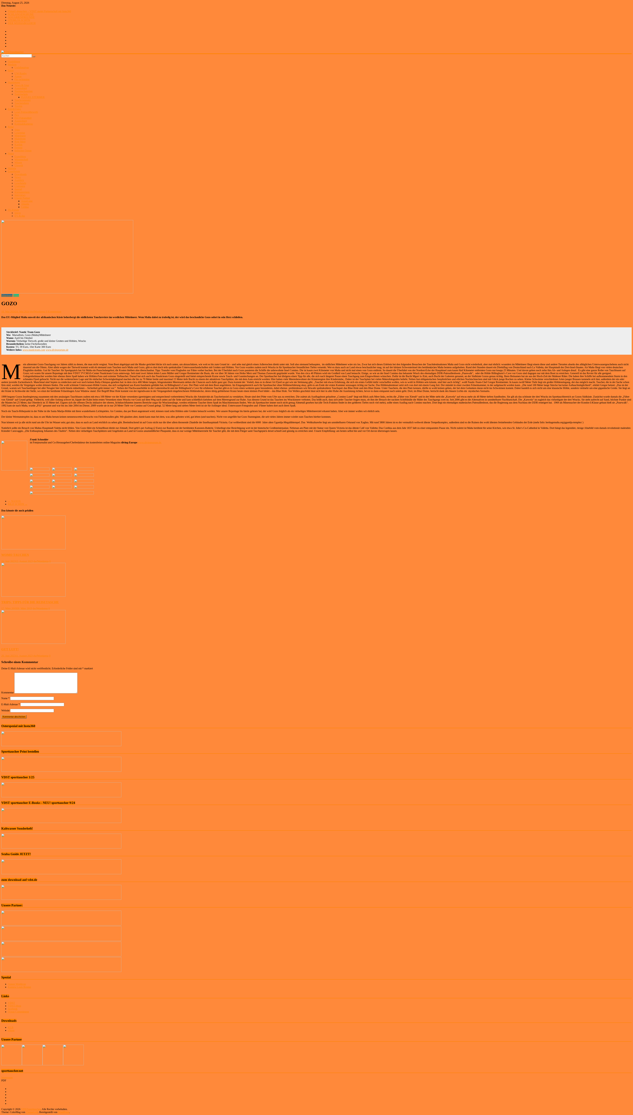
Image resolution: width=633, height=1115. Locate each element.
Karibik (18, 144)
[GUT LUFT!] (33, 642)
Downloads (21, 174)
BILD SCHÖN (17, 504)
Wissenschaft (21, 159)
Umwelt (19, 165)
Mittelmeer (20, 135)
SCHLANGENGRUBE (21, 14)
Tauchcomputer (23, 100)
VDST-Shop (14, 1005)
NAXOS (14, 501)
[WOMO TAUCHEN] (33, 548)
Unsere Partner (22, 198)
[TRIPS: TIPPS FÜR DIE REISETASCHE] (33, 595)
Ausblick (19, 180)
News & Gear (22, 85)
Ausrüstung (14, 82)
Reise (11, 126)
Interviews (20, 195)
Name (5, 698)
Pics (17, 115)
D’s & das (20, 215)
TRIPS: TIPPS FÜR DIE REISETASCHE (30, 602)
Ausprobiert (21, 88)
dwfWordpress (38, 311)
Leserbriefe (20, 183)
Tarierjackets (21, 94)
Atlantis (25, 204)
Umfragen (20, 186)
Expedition (20, 156)
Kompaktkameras (24, 123)
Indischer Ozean (23, 150)
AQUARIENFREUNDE (21, 17)
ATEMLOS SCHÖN (19, 20)
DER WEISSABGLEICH (22, 23)
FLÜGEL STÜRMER (33, 97)
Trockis (18, 106)
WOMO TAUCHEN (15, 555)
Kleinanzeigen (22, 192)
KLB (10, 1027)
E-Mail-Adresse (10, 704)
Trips (17, 129)
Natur (11, 153)
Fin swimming (22, 79)
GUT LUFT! (10, 649)
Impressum (7, 1077)
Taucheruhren (22, 103)
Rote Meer (20, 141)
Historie (12, 168)
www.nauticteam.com (34, 349)
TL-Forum (13, 209)
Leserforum (14, 171)
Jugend (18, 189)
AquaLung (26, 201)
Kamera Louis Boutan (19, 987)
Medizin (12, 64)
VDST (11, 1002)
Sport (11, 70)
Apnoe (18, 76)
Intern (18, 212)
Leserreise (20, 132)
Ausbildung (14, 61)
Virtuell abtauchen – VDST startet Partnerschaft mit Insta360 (39, 11)
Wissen (18, 162)
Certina (25, 207)
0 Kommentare (53, 311)
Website (5, 710)
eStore (11, 1030)
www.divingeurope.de (57, 349)
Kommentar (7, 692)
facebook (12, 1008)
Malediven (20, 138)
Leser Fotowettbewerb (26, 112)
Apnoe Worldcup (17, 984)
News (18, 177)
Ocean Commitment (18, 1011)
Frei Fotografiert (23, 118)
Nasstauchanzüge (24, 91)
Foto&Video (14, 109)
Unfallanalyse (22, 67)
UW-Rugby (21, 73)
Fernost (18, 147)
